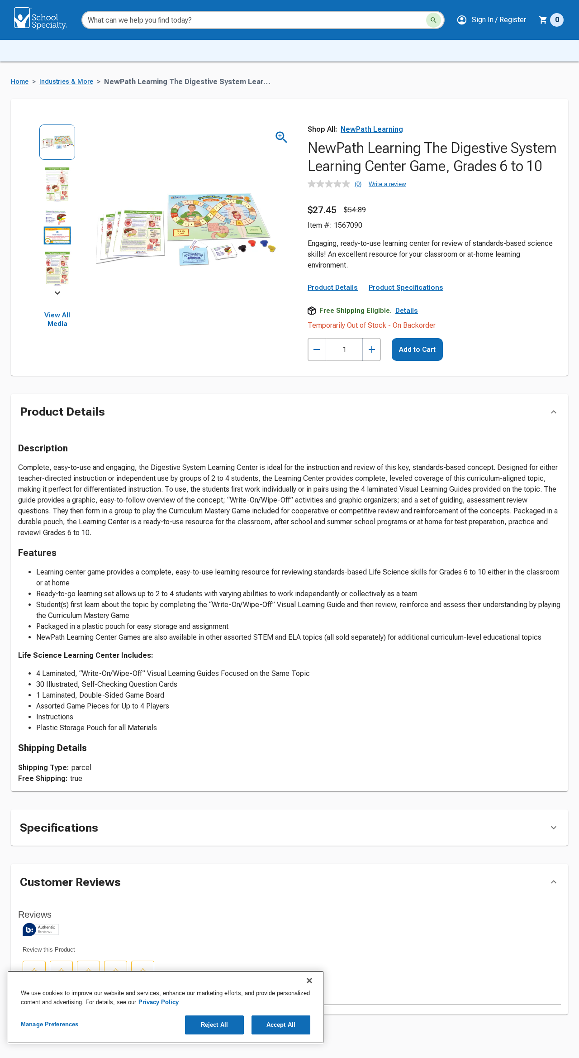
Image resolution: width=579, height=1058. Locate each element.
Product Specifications (406, 287)
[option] (57, 145)
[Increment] (371, 349)
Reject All (214, 1024)
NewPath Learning (372, 129)
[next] (57, 295)
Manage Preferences (49, 1024)
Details (406, 310)
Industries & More (66, 82)
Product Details (333, 287)
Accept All (280, 1024)
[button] (491, 19)
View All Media (57, 319)
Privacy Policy (158, 1002)
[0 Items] (543, 19)
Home (19, 82)
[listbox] (57, 208)
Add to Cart (417, 349)
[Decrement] (317, 349)
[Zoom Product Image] (281, 137)
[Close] (309, 981)
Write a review (387, 184)
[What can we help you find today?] (433, 20)
